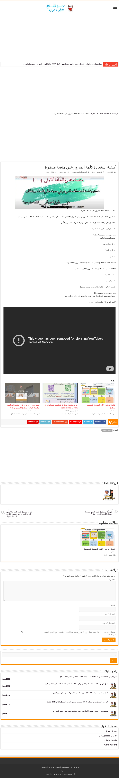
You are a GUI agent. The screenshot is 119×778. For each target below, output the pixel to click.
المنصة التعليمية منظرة (100, 113)
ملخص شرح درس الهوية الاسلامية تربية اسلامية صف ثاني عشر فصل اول (80, 711)
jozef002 (110, 172)
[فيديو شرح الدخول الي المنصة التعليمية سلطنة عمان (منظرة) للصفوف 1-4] (22, 393)
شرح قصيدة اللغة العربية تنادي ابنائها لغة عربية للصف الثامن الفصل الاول (19, 513)
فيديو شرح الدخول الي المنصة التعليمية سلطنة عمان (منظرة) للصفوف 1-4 (23, 406)
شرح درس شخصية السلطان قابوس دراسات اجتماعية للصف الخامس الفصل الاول (76, 683)
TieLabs (75, 767)
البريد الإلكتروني (108, 614)
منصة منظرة (107, 430)
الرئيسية (115, 113)
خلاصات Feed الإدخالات (108, 736)
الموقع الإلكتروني (109, 623)
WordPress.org (110, 745)
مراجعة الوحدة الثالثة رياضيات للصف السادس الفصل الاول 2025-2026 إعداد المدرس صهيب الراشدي (62, 64)
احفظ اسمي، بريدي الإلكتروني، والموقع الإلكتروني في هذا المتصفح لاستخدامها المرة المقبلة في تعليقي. (80, 633)
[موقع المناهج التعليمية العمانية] (59, 7)
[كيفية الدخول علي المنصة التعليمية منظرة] (98, 393)
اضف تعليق (62, 172)
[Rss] (62, 771)
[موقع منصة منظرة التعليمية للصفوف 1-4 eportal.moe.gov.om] (60, 393)
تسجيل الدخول (111, 731)
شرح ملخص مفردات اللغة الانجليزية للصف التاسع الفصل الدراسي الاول (80, 693)
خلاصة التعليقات (110, 740)
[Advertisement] (59, 35)
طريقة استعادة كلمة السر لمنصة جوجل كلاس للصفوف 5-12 (99, 512)
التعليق (112, 579)
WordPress (55, 767)
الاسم (113, 605)
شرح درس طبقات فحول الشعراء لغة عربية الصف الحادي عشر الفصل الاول (88, 676)
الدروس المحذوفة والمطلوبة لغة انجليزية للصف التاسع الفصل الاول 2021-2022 (77, 702)
